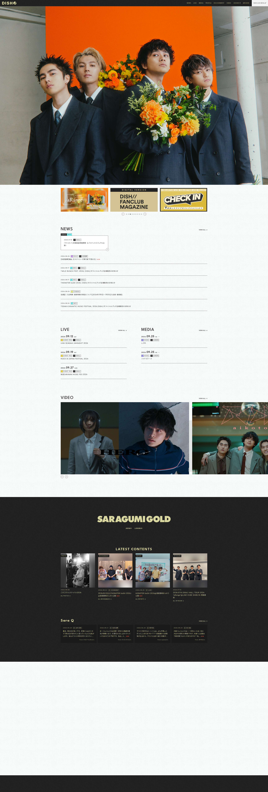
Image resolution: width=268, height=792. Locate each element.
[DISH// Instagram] (4, 788)
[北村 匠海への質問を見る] (79, 634)
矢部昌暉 (83, 256)
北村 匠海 (77, 628)
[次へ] (145, 214)
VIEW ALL (202, 230)
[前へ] (123, 214)
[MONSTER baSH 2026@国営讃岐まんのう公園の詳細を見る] (153, 575)
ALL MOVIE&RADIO (104, 599)
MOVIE (145, 340)
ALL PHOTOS (65, 596)
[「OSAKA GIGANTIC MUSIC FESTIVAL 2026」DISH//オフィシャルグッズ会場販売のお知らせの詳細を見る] (134, 305)
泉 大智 (187, 628)
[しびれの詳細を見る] (174, 340)
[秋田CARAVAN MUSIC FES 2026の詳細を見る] (94, 371)
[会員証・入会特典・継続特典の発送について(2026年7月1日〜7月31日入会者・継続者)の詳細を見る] (134, 293)
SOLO (74, 256)
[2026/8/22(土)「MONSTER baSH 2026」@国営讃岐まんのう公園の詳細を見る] (115, 575)
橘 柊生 (150, 628)
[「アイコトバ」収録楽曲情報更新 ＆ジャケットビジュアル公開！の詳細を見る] (84, 243)
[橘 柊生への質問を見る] (152, 634)
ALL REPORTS (140, 599)
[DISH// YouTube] (8, 788)
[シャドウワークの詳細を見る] (174, 355)
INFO (69, 234)
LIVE (194, 3)
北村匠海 (154, 340)
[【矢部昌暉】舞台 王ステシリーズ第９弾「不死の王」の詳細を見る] (134, 258)
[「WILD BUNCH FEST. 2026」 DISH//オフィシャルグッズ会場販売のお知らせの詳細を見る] (134, 270)
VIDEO (229, 3)
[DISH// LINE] (11, 788)
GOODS (236, 3)
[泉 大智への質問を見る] (189, 634)
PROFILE (208, 3)
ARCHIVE (246, 3)
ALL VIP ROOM (177, 601)
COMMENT (114, 590)
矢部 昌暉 (114, 628)
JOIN (128, 528)
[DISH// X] (6, 788)
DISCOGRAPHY (219, 3)
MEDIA (201, 3)
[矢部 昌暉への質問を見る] (115, 634)
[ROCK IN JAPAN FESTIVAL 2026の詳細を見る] (94, 355)
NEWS (189, 3)
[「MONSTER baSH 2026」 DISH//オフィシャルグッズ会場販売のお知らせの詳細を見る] (134, 281)
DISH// (77, 240)
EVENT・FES (66, 340)
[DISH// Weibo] (15, 788)
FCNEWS (75, 291)
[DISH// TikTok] (13, 788)
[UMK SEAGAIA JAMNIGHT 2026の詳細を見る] (94, 340)
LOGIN (138, 528)
